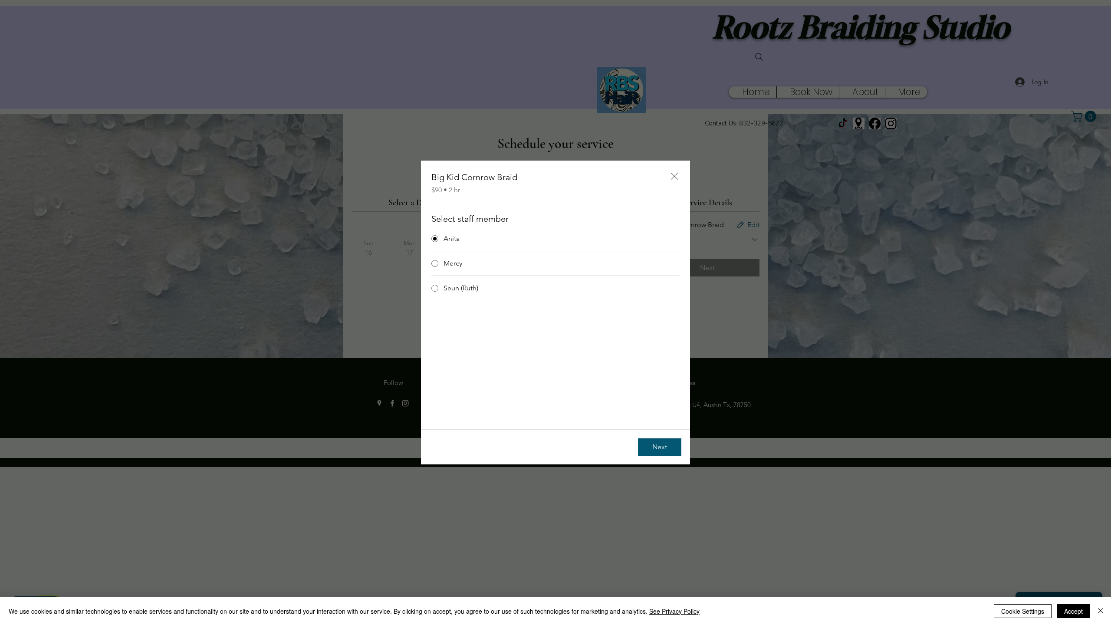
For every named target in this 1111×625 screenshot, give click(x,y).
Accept (1073, 611)
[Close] (1100, 611)
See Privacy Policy (674, 611)
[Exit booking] (674, 176)
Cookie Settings (1022, 611)
